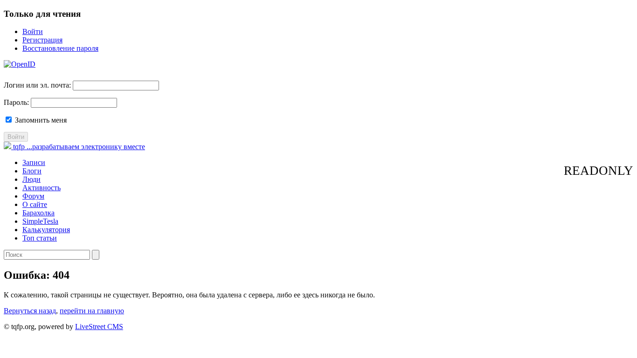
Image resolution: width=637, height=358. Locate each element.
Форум (33, 196)
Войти (32, 31)
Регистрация (42, 40)
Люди (31, 179)
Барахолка (38, 213)
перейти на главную (92, 311)
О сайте (34, 204)
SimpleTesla (40, 221)
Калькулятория (46, 230)
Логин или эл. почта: (37, 85)
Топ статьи (39, 238)
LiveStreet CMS (99, 326)
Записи (33, 162)
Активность (41, 188)
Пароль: (16, 102)
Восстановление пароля (60, 48)
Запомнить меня (40, 120)
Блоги (32, 171)
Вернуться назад (30, 311)
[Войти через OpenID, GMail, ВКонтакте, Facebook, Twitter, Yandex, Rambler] (19, 64)
